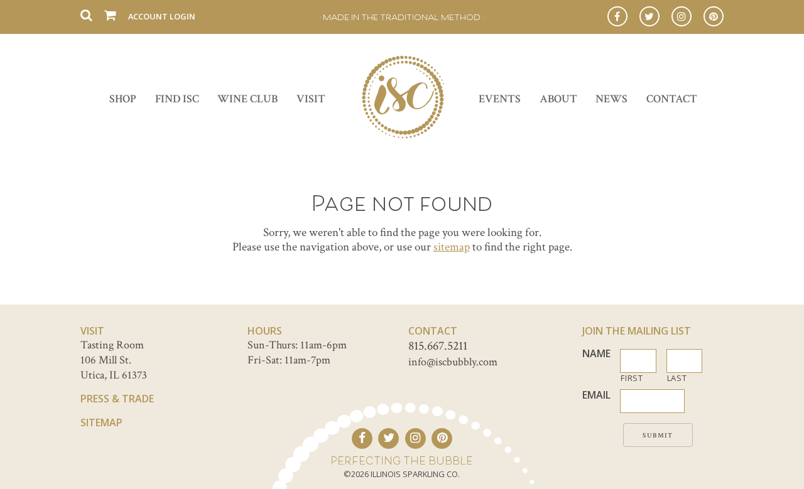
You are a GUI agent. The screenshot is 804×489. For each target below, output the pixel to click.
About (558, 99)
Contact (671, 99)
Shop (122, 99)
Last (677, 378)
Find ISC (177, 99)
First (632, 378)
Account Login (161, 16)
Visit (310, 99)
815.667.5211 (437, 346)
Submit (658, 435)
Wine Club (247, 99)
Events (500, 99)
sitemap (451, 247)
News (611, 99)
